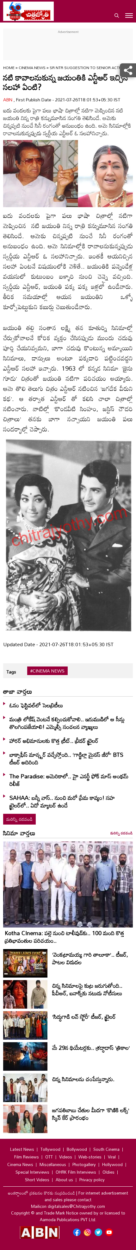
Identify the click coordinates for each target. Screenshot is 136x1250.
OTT (49, 1157)
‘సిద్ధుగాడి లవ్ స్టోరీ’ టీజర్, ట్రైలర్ (84, 1016)
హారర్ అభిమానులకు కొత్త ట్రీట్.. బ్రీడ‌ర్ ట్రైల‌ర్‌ (53, 740)
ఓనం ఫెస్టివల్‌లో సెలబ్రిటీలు (36, 705)
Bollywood (77, 1149)
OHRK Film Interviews (76, 1172)
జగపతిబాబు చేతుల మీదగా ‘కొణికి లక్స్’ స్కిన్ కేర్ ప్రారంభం (90, 1113)
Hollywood (112, 1164)
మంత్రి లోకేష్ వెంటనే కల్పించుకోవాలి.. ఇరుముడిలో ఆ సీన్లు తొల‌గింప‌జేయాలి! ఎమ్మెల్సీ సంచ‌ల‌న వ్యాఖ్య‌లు (67, 722)
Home (9, 67)
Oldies (108, 1172)
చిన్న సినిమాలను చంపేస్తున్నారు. (83, 1079)
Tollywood (50, 1149)
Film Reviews (26, 1157)
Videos (65, 1157)
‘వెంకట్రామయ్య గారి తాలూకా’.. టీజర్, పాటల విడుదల (90, 958)
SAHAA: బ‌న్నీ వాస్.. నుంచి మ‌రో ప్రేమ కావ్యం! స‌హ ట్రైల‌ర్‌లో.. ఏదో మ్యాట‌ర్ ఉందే (62, 801)
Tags (11, 671)
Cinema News (32, 67)
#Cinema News (47, 670)
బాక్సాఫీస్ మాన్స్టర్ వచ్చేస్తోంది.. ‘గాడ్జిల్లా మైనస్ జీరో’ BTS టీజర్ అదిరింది (66, 758)
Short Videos (37, 1180)
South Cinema (106, 1149)
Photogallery (84, 1164)
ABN (8, 99)
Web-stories (90, 1157)
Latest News (22, 1149)
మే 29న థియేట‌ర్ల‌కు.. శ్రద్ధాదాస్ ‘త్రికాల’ (91, 1047)
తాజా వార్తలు (17, 691)
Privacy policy (92, 1180)
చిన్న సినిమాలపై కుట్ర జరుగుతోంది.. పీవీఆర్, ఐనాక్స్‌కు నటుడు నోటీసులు (87, 989)
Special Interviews (32, 1172)
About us (64, 1180)
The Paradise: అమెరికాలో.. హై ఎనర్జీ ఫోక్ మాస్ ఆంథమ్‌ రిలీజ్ (68, 779)
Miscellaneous (53, 1164)
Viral (112, 1157)
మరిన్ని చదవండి (19, 819)
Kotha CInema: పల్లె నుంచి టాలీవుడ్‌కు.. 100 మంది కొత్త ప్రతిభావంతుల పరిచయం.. (64, 936)
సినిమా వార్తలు (19, 833)
